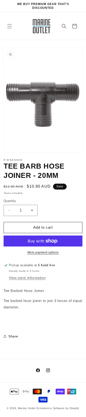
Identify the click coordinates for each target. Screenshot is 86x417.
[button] (9, 26)
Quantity (10, 201)
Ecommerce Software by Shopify (58, 408)
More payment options (43, 252)
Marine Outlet (27, 408)
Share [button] (13, 336)
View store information (27, 278)
